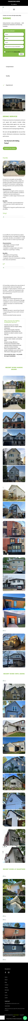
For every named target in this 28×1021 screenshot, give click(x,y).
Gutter (6, 997)
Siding (6, 987)
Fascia (6, 995)
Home (6, 977)
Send (21, 54)
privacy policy (17, 51)
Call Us (15, 4)
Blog (6, 982)
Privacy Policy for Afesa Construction (14, 1018)
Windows (7, 990)
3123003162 (7, 1006)
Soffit (6, 992)
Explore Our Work (9, 148)
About (6, 979)
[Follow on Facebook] (5, 972)
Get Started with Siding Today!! (11, 142)
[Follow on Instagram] (8, 972)
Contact (6, 984)
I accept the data (13, 51)
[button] (25, 1018)
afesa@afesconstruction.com (12, 1003)
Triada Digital (16, 1014)
